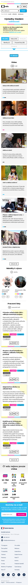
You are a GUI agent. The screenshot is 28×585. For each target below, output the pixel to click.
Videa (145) (14, 39)
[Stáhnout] (10, 343)
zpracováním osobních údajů (17, 522)
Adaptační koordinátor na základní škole (11, 388)
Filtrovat (15, 55)
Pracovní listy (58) (20, 42)
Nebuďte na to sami (15, 32)
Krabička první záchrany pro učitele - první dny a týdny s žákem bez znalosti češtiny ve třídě (12, 424)
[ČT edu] (5, 7)
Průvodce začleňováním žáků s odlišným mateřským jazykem (13, 313)
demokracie (20, 14)
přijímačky (14, 14)
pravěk (9, 14)
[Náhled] (14, 343)
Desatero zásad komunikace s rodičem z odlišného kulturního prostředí (13, 352)
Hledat (23, 11)
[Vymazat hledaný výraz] (18, 10)
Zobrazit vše (14, 264)
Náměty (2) (7, 42)
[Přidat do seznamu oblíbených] (24, 70)
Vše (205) (5, 39)
